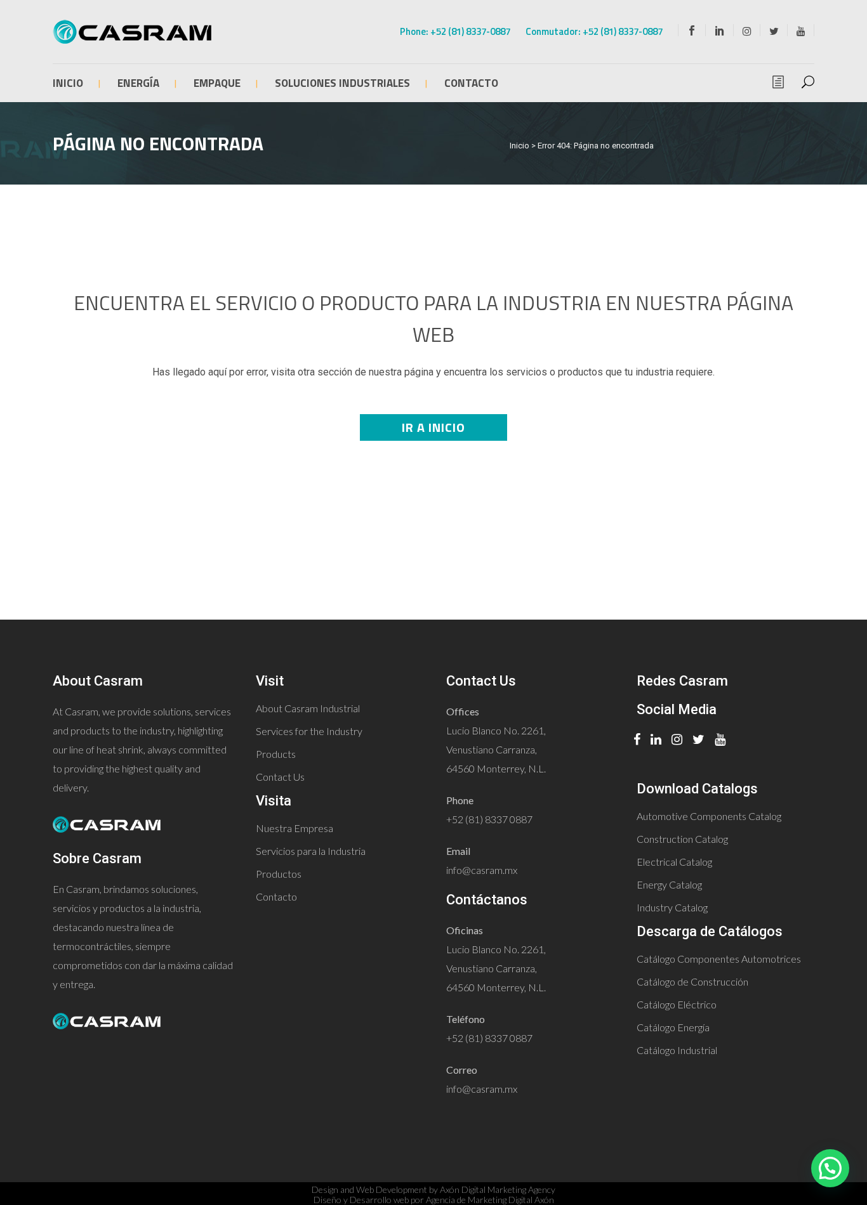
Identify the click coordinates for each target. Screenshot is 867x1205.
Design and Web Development (369, 1189)
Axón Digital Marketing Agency (497, 1189)
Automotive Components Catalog (709, 816)
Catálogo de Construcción (692, 981)
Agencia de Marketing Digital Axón (490, 1199)
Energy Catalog (669, 884)
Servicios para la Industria (311, 851)
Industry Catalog (672, 907)
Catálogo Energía (673, 1027)
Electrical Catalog (674, 862)
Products (276, 754)
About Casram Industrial (308, 708)
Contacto (276, 896)
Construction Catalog (682, 839)
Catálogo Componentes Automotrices (719, 959)
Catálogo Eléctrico (677, 1004)
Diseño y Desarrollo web (361, 1199)
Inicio (519, 145)
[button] (830, 1168)
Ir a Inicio (433, 427)
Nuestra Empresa (294, 828)
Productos (278, 874)
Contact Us (280, 777)
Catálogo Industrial (677, 1050)
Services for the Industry (309, 731)
